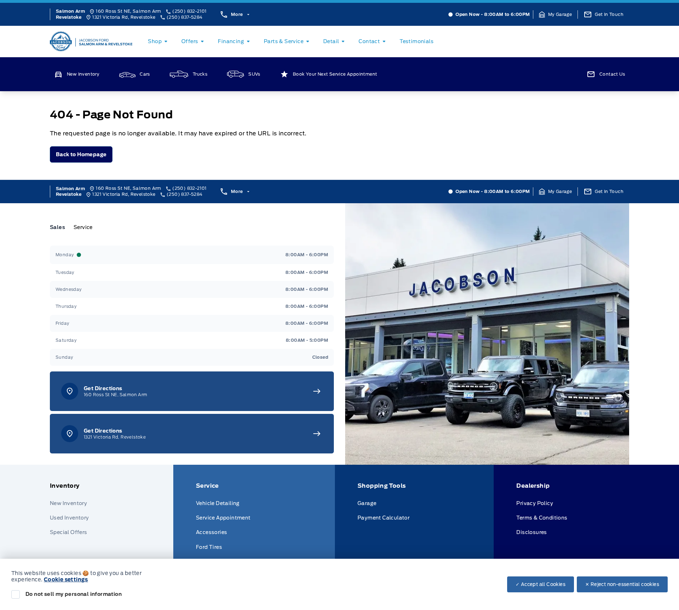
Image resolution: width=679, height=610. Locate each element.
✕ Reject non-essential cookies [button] (622, 584)
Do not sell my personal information (73, 594)
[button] (555, 14)
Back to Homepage (81, 154)
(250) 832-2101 (189, 11)
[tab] (60, 227)
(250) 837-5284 (185, 17)
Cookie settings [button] (66, 579)
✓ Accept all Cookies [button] (540, 584)
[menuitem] (159, 41)
